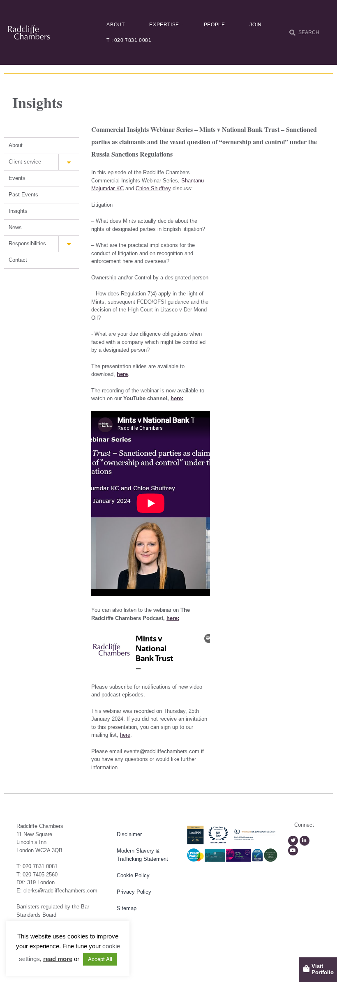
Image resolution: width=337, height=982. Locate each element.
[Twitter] (293, 841)
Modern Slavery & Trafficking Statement (142, 855)
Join (255, 25)
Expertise (164, 25)
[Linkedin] (304, 841)
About (115, 25)
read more (57, 958)
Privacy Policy (134, 892)
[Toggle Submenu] (68, 162)
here (122, 374)
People (214, 25)
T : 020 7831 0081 (128, 40)
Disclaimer (129, 834)
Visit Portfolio (323, 969)
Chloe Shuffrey (153, 188)
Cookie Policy (133, 875)
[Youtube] (293, 850)
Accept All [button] (100, 959)
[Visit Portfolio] (306, 968)
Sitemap (126, 908)
